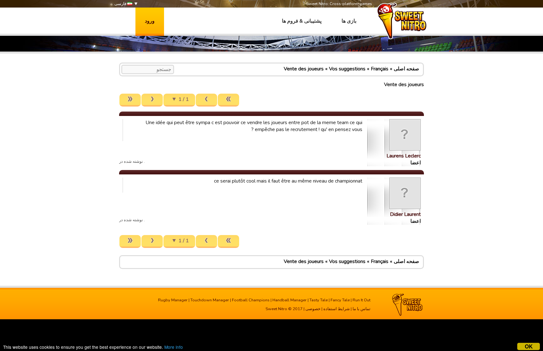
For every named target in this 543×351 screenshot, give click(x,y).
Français (379, 68)
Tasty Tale (319, 300)
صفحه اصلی (406, 68)
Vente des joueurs (304, 68)
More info (173, 347)
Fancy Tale (340, 300)
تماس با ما (361, 309)
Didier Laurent (405, 214)
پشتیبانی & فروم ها (301, 21)
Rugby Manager (173, 300)
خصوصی (313, 309)
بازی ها (349, 21)
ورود (150, 21)
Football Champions (251, 300)
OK (529, 346)
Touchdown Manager (209, 300)
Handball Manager (289, 300)
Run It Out (361, 300)
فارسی (120, 4)
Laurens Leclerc (404, 155)
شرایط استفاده (336, 309)
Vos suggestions (347, 68)
